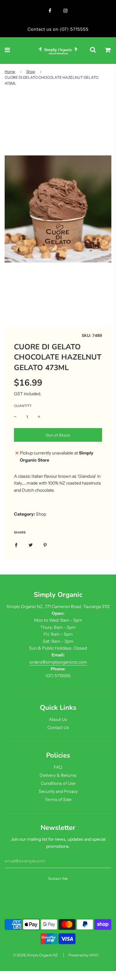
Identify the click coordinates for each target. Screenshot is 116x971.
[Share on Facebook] (16, 544)
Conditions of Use (58, 783)
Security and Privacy (58, 791)
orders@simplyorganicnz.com (58, 662)
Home (10, 71)
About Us (58, 719)
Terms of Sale (58, 799)
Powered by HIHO (83, 955)
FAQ (58, 767)
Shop (30, 71)
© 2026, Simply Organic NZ (35, 955)
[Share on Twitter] (30, 544)
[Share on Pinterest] (45, 544)
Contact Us (58, 727)
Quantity (23, 406)
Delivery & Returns (58, 775)
